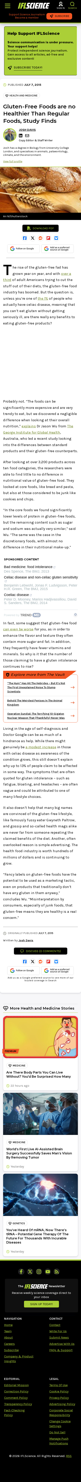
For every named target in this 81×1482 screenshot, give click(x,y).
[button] (72, 4)
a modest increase (41, 747)
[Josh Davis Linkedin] (21, 135)
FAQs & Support (61, 1350)
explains (29, 426)
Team (8, 1331)
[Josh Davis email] (27, 135)
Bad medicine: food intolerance (28, 567)
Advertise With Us (62, 1344)
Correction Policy (16, 1391)
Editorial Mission (16, 1385)
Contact (54, 1325)
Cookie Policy (58, 1391)
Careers (9, 1344)
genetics (19, 1223)
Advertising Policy (62, 1404)
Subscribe (11, 1350)
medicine (19, 1065)
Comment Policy (16, 1398)
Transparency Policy (18, 1404)
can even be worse (18, 629)
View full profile (12, 161)
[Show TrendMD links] (75, 614)
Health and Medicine (23, 95)
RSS (69, 1456)
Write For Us (58, 1331)
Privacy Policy (59, 1398)
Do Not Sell (57, 1432)
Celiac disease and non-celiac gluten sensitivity (41, 577)
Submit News (59, 1337)
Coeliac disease (16, 595)
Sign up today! (41, 1304)
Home (8, 1325)
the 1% (43, 298)
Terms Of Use (58, 1385)
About (8, 1337)
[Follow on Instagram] (39, 1272)
